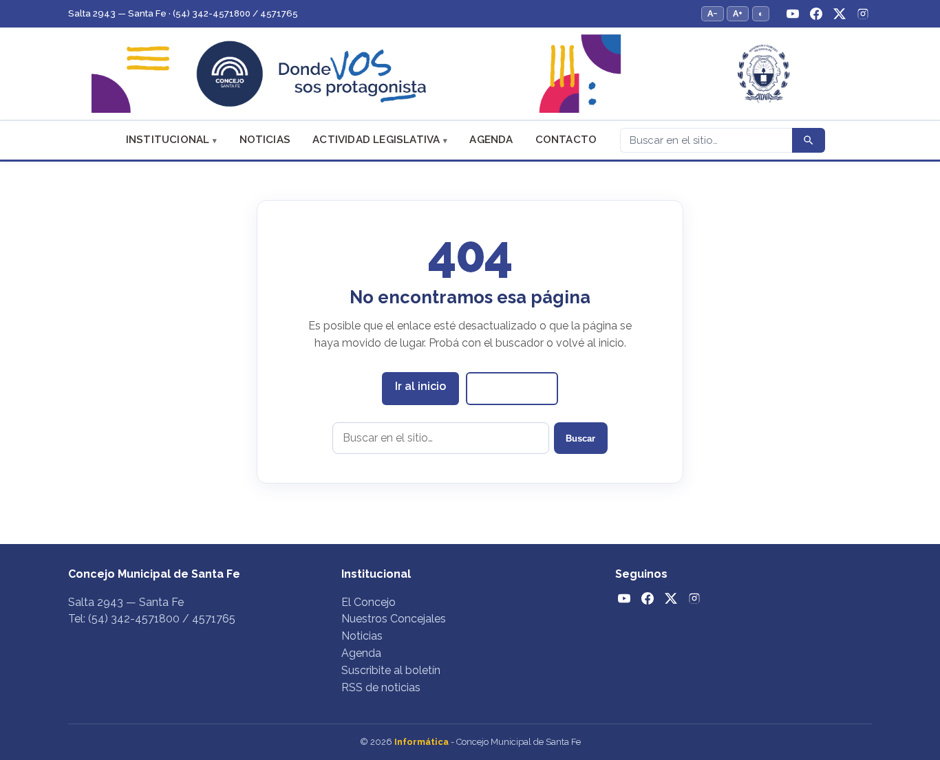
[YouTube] (793, 14)
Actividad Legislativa (376, 139)
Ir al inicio (420, 386)
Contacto (566, 139)
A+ (738, 13)
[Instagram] (863, 14)
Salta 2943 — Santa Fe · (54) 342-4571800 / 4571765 (183, 13)
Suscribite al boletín (390, 670)
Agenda (491, 139)
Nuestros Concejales (393, 618)
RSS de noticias (380, 687)
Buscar (580, 438)
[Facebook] (816, 14)
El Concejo (368, 602)
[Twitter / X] (839, 14)
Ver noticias (512, 387)
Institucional (168, 139)
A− (712, 13)
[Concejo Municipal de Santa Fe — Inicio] (470, 73)
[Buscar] (808, 140)
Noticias (265, 139)
